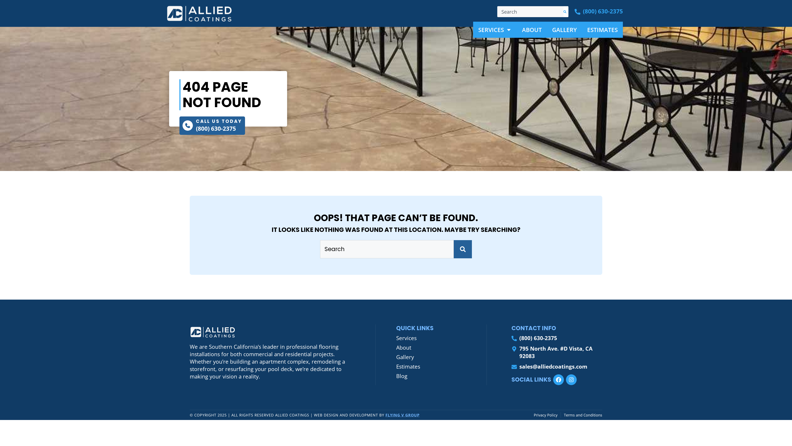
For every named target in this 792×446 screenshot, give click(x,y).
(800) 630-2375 (216, 128)
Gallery (564, 30)
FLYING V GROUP (402, 415)
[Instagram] (571, 379)
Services (491, 30)
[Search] (565, 11)
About (532, 30)
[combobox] (530, 11)
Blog (401, 376)
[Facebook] (558, 379)
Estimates (602, 30)
